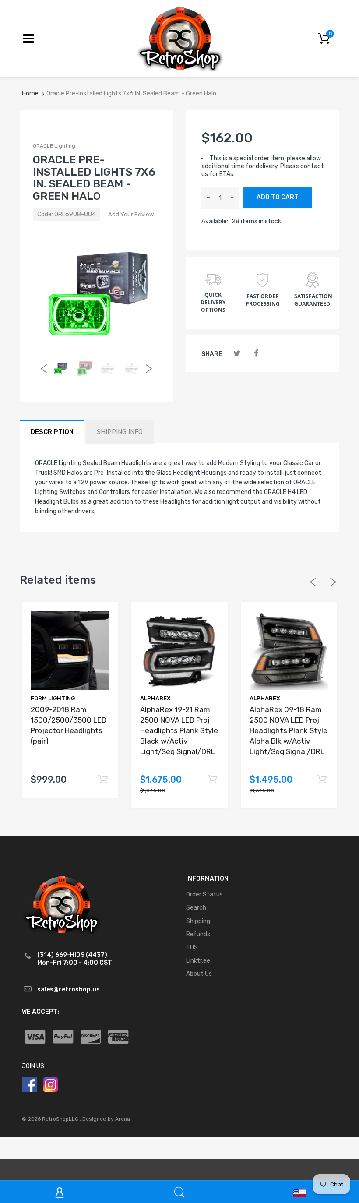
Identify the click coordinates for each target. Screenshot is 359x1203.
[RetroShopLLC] (180, 38)
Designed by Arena (106, 1119)
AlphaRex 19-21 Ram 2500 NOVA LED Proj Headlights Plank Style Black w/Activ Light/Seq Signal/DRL (179, 730)
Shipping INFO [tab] (120, 432)
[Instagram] (50, 1084)
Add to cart (278, 197)
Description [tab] (52, 432)
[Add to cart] (212, 779)
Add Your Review (131, 214)
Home (30, 93)
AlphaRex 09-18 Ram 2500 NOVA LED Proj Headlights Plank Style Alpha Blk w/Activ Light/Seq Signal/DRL (288, 730)
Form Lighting (53, 698)
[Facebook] (255, 353)
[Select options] (102, 779)
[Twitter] (237, 353)
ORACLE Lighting (54, 146)
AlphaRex (155, 698)
